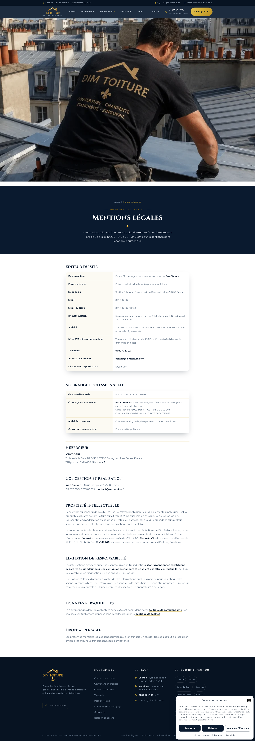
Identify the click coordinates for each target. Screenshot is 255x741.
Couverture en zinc (104, 689)
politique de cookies (147, 614)
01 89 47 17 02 (123, 350)
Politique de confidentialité (224, 735)
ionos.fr (101, 462)
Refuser (212, 728)
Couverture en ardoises (106, 684)
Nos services (106, 11)
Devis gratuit (201, 11)
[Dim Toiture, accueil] (64, 675)
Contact (155, 11)
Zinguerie (99, 695)
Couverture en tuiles (104, 678)
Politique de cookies (201, 735)
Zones (140, 11)
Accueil (72, 11)
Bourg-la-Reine (184, 687)
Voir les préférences (238, 728)
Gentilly (199, 695)
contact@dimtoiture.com (129, 358)
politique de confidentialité (165, 610)
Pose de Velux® (102, 701)
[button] (248, 700)
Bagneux (200, 687)
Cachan (180, 679)
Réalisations (126, 11)
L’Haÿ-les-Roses (184, 695)
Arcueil (192, 679)
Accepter (189, 728)
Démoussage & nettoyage (107, 706)
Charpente (99, 712)
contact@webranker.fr (111, 489)
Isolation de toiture (104, 718)
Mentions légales (129, 735)
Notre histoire (88, 11)
